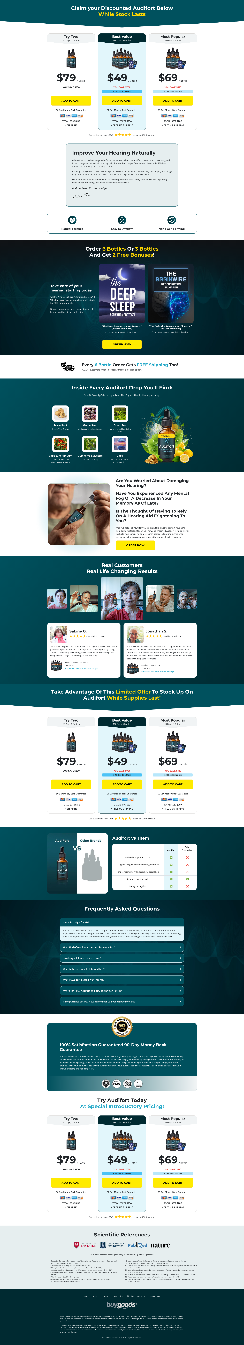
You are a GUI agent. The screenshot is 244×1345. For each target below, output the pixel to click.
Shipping (130, 1296)
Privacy (105, 1296)
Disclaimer (141, 1296)
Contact (86, 1296)
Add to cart (71, 100)
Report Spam (155, 1296)
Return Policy (117, 1296)
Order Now (122, 344)
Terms (95, 1296)
